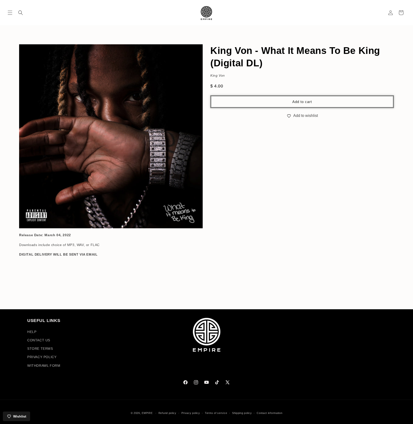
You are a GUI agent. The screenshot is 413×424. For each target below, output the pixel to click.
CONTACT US (38, 340)
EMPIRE (147, 413)
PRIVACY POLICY (41, 357)
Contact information (269, 413)
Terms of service (216, 413)
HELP (31, 332)
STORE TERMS (40, 348)
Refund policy (167, 413)
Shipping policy (242, 413)
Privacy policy (190, 413)
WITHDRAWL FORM (43, 365)
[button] (10, 12)
